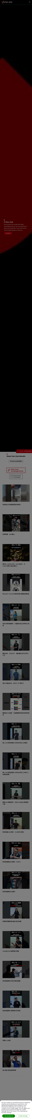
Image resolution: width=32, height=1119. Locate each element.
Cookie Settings (22, 1116)
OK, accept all (9, 1116)
